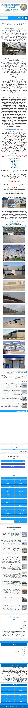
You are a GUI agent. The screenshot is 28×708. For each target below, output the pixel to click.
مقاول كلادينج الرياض (20, 510)
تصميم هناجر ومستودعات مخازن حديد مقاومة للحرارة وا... (13, 634)
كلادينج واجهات (20, 505)
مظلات (21, 507)
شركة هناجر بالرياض (6, 90)
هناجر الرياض (8, 516)
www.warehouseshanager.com (13, 224)
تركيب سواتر (8, 483)
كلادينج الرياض (7, 502)
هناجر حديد (21, 518)
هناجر (9, 109)
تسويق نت (2, 706)
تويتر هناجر (11, 461)
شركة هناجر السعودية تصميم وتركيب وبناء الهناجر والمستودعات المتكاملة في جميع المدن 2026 (12, 404)
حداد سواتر (21, 494)
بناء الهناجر (8, 480)
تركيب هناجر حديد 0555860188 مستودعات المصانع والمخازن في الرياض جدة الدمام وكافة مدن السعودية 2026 (12, 385)
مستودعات (17, 74)
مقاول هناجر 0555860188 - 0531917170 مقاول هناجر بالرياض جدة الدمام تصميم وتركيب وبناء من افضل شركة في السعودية (11, 549)
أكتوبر (23, 636)
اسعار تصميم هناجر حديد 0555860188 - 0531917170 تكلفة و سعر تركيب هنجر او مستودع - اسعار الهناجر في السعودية (11, 541)
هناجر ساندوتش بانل (7, 518)
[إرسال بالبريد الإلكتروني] (12, 373)
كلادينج (21, 502)
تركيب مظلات (20, 488)
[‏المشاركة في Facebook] (8, 373)
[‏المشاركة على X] (10, 373)
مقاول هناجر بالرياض (7, 513)
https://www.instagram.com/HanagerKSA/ (14, 197)
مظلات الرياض (7, 507)
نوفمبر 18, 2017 (16, 371)
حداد (7, 491)
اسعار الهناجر (23, 372)
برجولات (20, 480)
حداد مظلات (8, 494)
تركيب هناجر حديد (22, 657)
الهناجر (19, 372)
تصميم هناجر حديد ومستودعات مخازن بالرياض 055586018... (13, 631)
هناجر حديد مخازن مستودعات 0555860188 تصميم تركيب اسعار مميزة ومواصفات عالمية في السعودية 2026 (12, 398)
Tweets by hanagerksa (23, 451)
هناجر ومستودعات (21, 521)
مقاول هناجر (21, 513)
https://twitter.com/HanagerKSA (14, 193)
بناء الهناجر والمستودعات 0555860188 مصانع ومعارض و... (13, 632)
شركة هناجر (8, 499)
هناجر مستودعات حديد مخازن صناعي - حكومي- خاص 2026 (13, 635)
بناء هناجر (20, 483)
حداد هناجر (21, 496)
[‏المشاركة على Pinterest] (7, 373)
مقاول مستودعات (8, 510)
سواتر (8, 496)
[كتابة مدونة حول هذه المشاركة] (11, 373)
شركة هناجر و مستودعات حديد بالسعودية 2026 (12, 532)
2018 (25, 625)
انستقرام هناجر (11, 466)
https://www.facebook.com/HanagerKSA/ (14, 189)
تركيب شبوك (21, 486)
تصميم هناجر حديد (22, 659)
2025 (25, 621)
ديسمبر (23, 628)
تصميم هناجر (20, 63)
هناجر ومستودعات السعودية (20, 651)
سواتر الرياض (21, 499)
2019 (25, 624)
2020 (25, 622)
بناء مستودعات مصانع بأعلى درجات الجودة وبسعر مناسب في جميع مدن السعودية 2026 (12, 391)
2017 (25, 627)
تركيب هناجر (20, 373)
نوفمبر (23, 629)
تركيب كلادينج (8, 486)
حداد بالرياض (23, 661)
